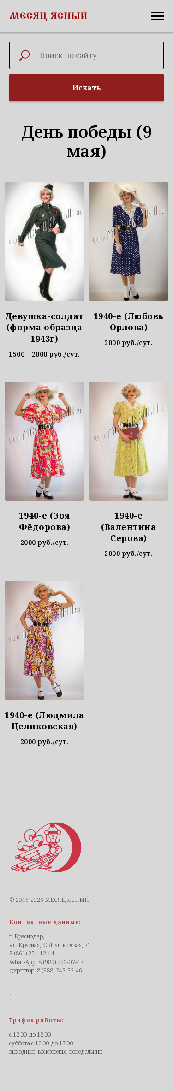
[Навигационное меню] (157, 16)
